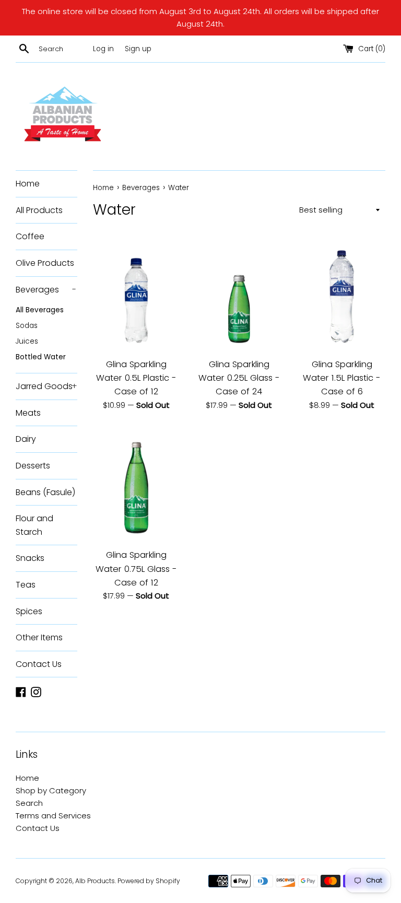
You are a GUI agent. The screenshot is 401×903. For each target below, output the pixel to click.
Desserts (33, 466)
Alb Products (95, 880)
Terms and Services (53, 815)
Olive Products (45, 263)
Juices (27, 341)
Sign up (138, 49)
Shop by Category (51, 790)
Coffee (30, 236)
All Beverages (40, 310)
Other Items (39, 637)
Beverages (46, 290)
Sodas (27, 326)
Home (28, 184)
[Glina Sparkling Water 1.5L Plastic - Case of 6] (341, 294)
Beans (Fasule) (45, 492)
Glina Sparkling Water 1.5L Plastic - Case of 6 (342, 378)
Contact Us (39, 664)
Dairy (26, 439)
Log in (103, 49)
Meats (28, 413)
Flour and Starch (34, 525)
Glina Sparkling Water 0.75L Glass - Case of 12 (136, 569)
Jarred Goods (46, 386)
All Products (39, 210)
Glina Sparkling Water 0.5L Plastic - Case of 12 (136, 378)
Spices (29, 611)
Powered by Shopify (148, 880)
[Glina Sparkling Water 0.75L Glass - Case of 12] (136, 485)
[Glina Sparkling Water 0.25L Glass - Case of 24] (238, 294)
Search (29, 803)
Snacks (30, 558)
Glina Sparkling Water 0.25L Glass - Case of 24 (239, 378)
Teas (26, 585)
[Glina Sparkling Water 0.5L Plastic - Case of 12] (136, 294)
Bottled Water (41, 357)
